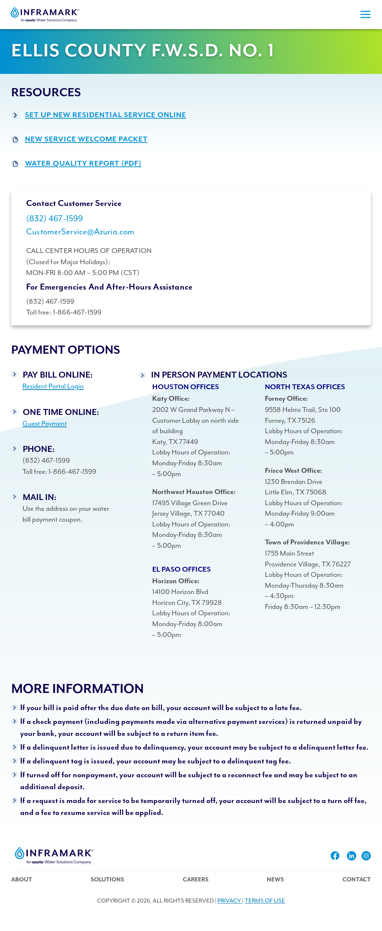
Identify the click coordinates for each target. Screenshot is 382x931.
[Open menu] (365, 14)
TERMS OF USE (265, 901)
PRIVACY (229, 901)
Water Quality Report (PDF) (83, 163)
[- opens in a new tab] (335, 855)
